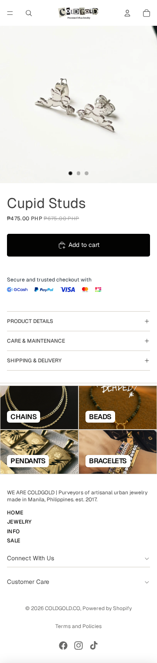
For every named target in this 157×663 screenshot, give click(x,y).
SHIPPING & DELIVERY (34, 360)
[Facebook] (63, 645)
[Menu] (10, 13)
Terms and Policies (78, 626)
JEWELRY (19, 522)
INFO (13, 531)
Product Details (30, 321)
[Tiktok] (94, 645)
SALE (13, 540)
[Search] (28, 13)
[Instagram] (78, 645)
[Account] (127, 13)
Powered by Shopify (107, 608)
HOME (15, 512)
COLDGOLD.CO (62, 608)
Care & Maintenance (36, 340)
